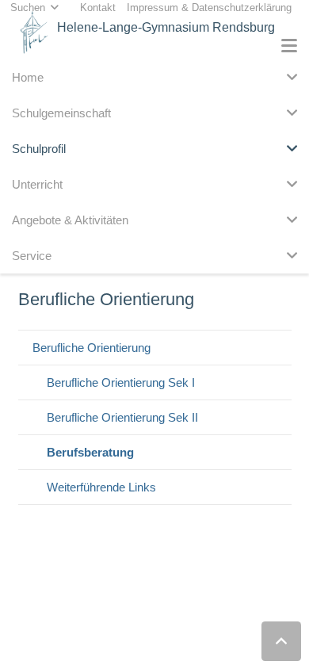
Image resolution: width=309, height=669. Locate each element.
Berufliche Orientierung (91, 347)
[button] (289, 46)
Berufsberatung (90, 452)
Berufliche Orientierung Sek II (122, 417)
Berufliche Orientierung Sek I (121, 382)
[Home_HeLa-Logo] (34, 32)
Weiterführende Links (101, 487)
